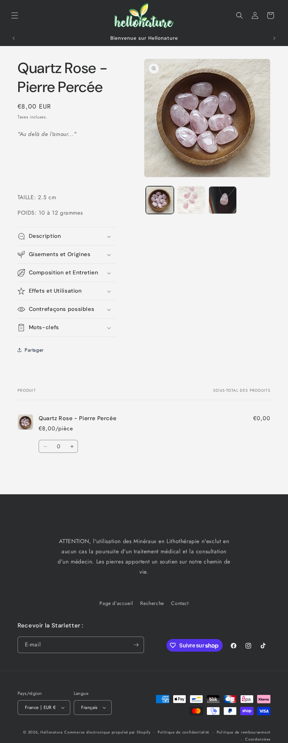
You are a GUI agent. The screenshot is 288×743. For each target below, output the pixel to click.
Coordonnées (257, 739)
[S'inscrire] (136, 645)
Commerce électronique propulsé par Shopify (107, 732)
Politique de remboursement (243, 732)
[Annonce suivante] (274, 38)
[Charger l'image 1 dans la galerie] (160, 200)
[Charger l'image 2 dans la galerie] (191, 200)
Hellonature (51, 732)
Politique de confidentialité (183, 732)
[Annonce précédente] (13, 38)
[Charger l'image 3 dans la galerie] (223, 200)
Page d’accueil (116, 603)
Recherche (152, 603)
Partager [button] (34, 349)
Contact (179, 603)
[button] (14, 15)
